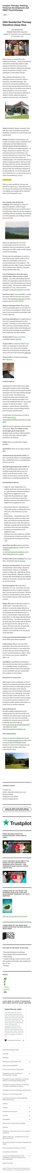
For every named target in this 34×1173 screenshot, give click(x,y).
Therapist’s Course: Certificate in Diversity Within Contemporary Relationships (16, 1079)
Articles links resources (10, 1111)
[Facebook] (4, 982)
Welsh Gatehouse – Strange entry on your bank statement (16, 1137)
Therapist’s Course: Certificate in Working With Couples (13, 1074)
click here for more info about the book (15, 916)
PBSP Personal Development (12, 1061)
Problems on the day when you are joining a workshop (16, 1132)
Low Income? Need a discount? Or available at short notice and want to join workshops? (14, 1157)
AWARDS (5, 1057)
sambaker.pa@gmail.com (11, 547)
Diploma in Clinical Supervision (12, 1094)
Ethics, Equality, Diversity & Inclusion (14, 1148)
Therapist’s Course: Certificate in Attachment (17, 1090)
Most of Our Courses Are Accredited (14, 1123)
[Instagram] (5, 979)
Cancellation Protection (10, 1152)
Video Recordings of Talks (11, 1050)
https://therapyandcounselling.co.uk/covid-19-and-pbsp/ (17, 420)
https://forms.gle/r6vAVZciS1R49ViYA (18, 724)
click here (18, 339)
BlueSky (6, 989)
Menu (5, 14)
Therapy (5, 1107)
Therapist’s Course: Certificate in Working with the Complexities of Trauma (16, 1085)
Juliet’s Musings (8, 1163)
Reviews (5, 1127)
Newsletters (6, 1119)
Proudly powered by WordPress (22, 1170)
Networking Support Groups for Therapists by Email (17, 1143)
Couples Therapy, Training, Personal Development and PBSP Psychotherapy (16, 7)
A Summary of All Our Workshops (13, 1069)
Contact (5, 1115)
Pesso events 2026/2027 (10, 1065)
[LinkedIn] (5, 992)
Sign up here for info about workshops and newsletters (17, 809)
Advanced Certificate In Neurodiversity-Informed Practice (15, 1098)
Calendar (5, 1054)
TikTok (6, 987)
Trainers (5, 1103)
